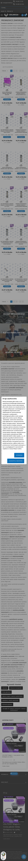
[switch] (3, 859)
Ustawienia (19, 455)
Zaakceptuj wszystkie (15, 461)
